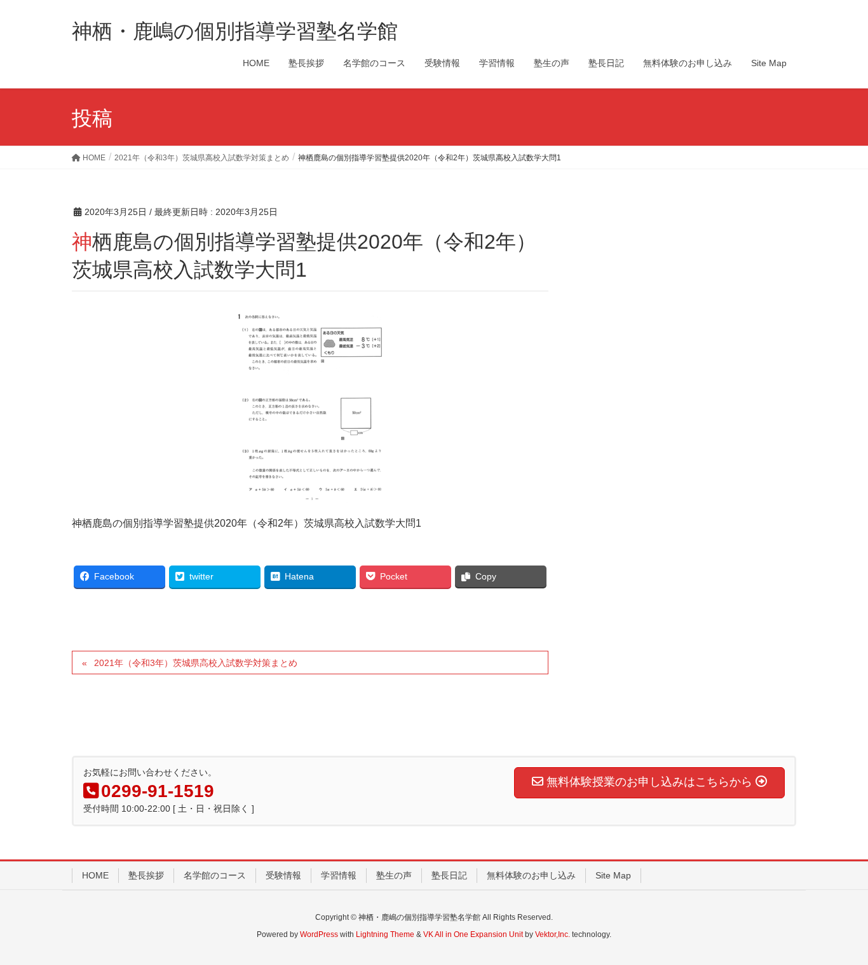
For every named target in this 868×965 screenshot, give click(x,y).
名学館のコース (215, 875)
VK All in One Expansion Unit (473, 934)
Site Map (613, 875)
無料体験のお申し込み (531, 875)
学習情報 (338, 875)
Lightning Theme (385, 934)
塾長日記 (449, 875)
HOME (95, 875)
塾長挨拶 (146, 875)
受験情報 (283, 875)
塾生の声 (394, 875)
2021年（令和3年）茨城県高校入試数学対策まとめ (195, 663)
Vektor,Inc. (552, 934)
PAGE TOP (835, 924)
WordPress (319, 934)
